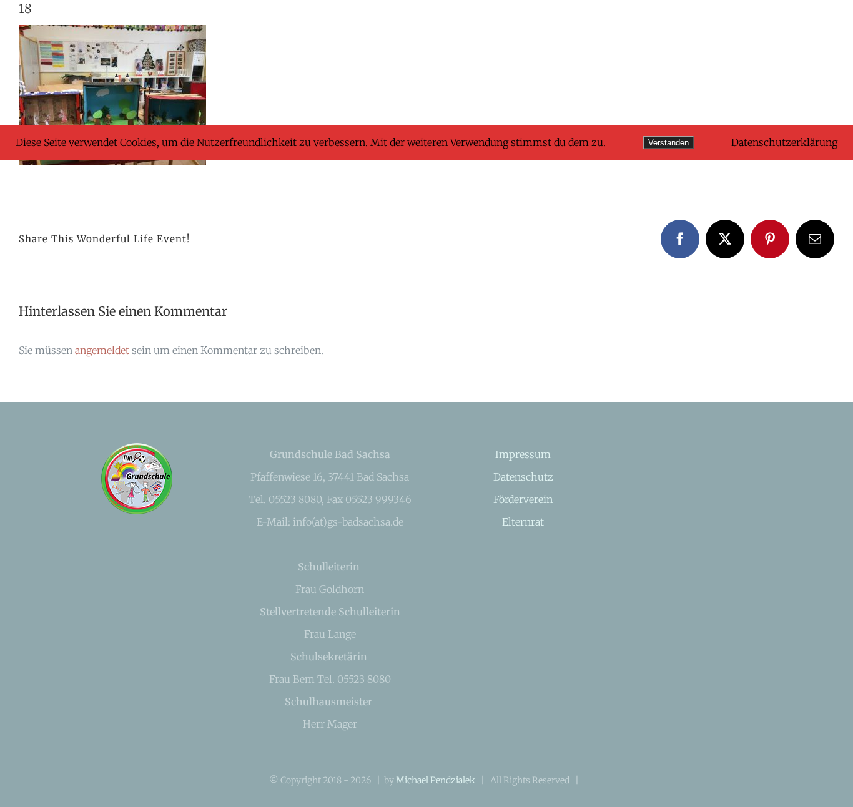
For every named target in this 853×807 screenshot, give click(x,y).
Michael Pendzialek (435, 780)
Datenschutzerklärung (784, 142)
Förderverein (523, 499)
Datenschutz (523, 477)
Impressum (523, 454)
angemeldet (102, 350)
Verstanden (668, 142)
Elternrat (523, 522)
